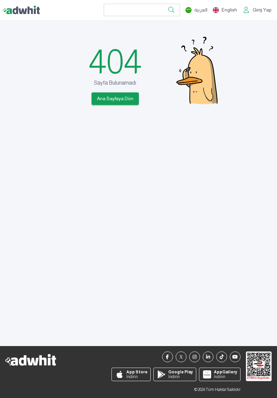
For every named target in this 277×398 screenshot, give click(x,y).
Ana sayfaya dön (115, 98)
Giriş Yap (262, 9)
